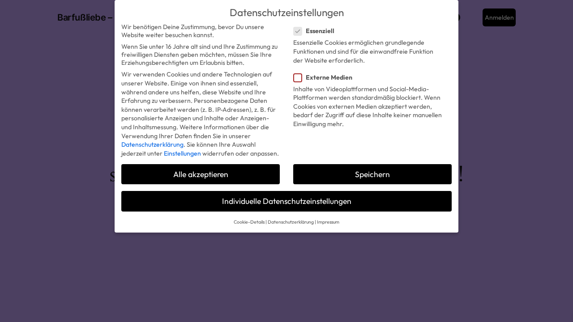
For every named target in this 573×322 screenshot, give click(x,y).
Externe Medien (329, 77)
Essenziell (320, 31)
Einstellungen (182, 153)
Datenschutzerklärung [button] (291, 222)
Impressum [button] (328, 222)
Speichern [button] (372, 174)
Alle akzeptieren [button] (200, 174)
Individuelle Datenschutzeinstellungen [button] (286, 201)
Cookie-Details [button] (249, 222)
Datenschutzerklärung (152, 144)
